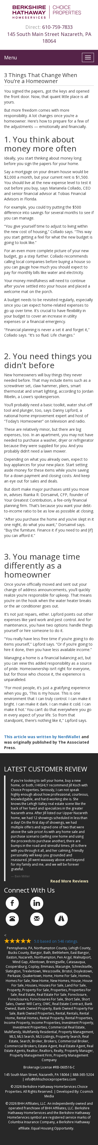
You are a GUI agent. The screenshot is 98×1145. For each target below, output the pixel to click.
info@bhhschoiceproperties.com (50, 1079)
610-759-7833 (57, 27)
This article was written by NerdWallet (42, 736)
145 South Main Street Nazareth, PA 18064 (49, 37)
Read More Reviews (69, 881)
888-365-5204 (83, 1074)
